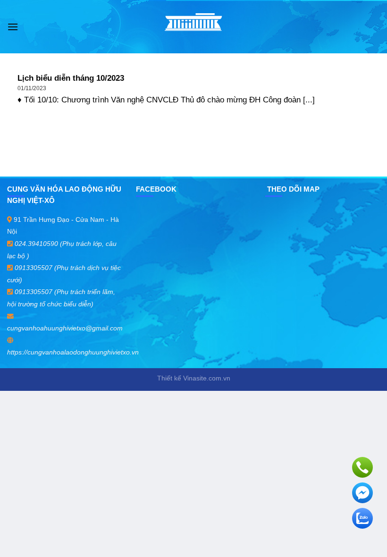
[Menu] (12, 26)
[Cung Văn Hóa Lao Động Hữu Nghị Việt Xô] (194, 26)
